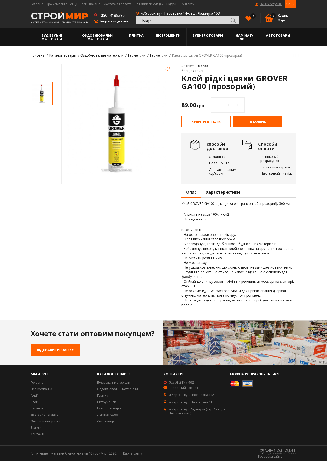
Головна (37, 4)
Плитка (136, 35)
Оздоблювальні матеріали (97, 37)
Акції (73, 4)
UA (288, 4)
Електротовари (208, 35)
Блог (83, 4)
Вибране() (252, 16)
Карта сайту (133, 453)
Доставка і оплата (118, 4)
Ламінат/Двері (244, 37)
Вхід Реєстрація (271, 4)
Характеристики (223, 192)
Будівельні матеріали (51, 37)
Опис (191, 192)
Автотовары (278, 35)
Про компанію (57, 4)
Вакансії (95, 4)
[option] (42, 93)
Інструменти (168, 35)
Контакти (187, 4)
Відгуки (171, 4)
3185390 (112, 15)
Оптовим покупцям (149, 4)
